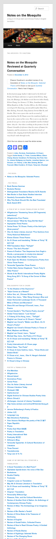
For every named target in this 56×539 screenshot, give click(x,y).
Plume (9, 426)
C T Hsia (26, 155)
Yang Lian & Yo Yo (14, 453)
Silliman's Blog (13, 440)
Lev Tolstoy (18, 162)
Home (10, 45)
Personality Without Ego (17, 494)
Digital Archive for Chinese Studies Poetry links (26, 395)
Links (16, 153)
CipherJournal (13, 392)
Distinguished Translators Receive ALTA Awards (26, 191)
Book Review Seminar (16, 186)
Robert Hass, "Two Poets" (17, 347)
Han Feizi (40, 158)
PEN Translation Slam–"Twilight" (20, 245)
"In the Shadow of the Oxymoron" (20, 288)
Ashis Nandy (17, 155)
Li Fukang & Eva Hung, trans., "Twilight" (23, 316)
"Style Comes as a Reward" (18, 291)
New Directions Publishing (18, 417)
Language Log (13, 415)
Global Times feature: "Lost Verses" (21, 313)
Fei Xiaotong (31, 158)
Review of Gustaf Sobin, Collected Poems (24, 522)
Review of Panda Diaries (17, 530)
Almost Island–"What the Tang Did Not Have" (25, 221)
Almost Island (12, 376)
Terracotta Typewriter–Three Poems (21, 265)
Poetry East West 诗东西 (16, 428)
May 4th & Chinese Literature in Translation (24, 483)
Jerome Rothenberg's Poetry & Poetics (22, 409)
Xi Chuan (39, 153)
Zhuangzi (44, 165)
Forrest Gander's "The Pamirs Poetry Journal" (25, 311)
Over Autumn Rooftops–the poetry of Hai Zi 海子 (26, 420)
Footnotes (11, 478)
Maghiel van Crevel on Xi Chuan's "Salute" (24, 319)
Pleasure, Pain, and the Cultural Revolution (24, 497)
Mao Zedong (32, 162)
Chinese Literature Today (17, 387)
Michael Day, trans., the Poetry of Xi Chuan (24, 336)
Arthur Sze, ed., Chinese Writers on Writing (24, 294)
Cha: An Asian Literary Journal (19, 384)
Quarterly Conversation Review (19, 197)
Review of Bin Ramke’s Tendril (19, 511)
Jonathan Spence (38, 160)
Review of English (14, 519)
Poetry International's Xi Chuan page (22, 344)
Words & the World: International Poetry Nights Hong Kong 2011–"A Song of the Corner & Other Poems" (26, 276)
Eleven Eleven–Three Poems (18, 237)
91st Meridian (12, 370)
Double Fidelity (13, 475)
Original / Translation (15, 492)
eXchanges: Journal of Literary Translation (24, 401)
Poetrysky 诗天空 (14, 437)
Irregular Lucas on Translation (19, 480)
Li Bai (25, 162)
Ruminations (31, 153)
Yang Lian (36, 165)
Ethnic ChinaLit (13, 398)
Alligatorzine (12, 373)
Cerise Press (12, 381)
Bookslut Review (14, 189)
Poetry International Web (17, 434)
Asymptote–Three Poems (17, 223)
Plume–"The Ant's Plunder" (18, 248)
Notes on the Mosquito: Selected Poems (23, 176)
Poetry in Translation (15, 431)
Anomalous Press (14, 379)
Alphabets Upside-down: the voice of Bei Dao (25, 469)
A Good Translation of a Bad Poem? (21, 467)
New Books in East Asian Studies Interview (24, 194)
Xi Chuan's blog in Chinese (18, 361)
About (18, 45)
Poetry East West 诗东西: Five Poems (22, 257)
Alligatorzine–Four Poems (17, 218)
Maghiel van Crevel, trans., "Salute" (21, 333)
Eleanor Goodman (19, 158)
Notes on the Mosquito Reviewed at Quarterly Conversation (22, 66)
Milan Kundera (19, 165)
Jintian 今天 (12, 412)
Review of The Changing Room (19, 536)
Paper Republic (13, 423)
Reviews (22, 153)
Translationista (13, 451)
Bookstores (11, 472)
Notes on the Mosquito (24, 15)
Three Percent (12, 448)
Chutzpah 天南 (13, 390)
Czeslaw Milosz (36, 155)
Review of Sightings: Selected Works (22, 533)
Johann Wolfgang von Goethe (20, 160)
